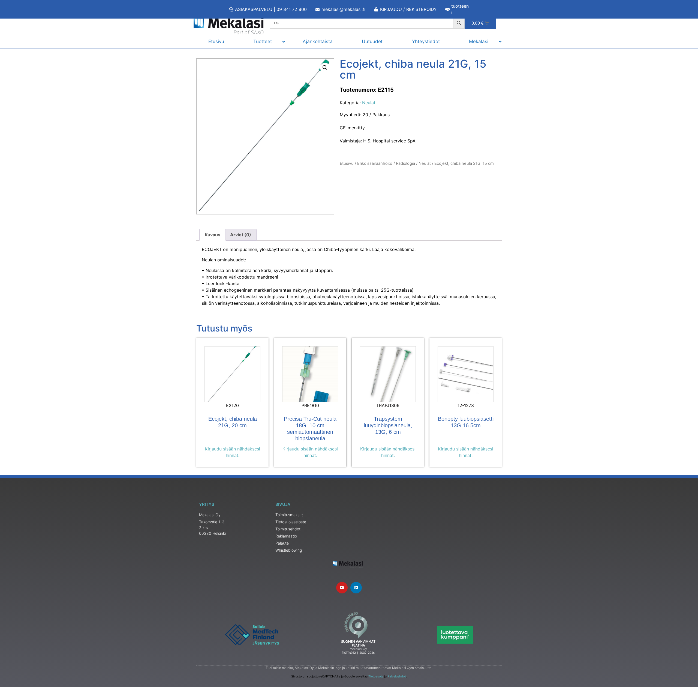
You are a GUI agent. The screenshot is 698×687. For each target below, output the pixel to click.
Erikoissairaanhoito (374, 163)
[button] (325, 68)
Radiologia (405, 163)
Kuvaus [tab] (212, 234)
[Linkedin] (356, 587)
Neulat (368, 102)
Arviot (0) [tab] (240, 234)
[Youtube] (342, 587)
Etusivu (347, 163)
